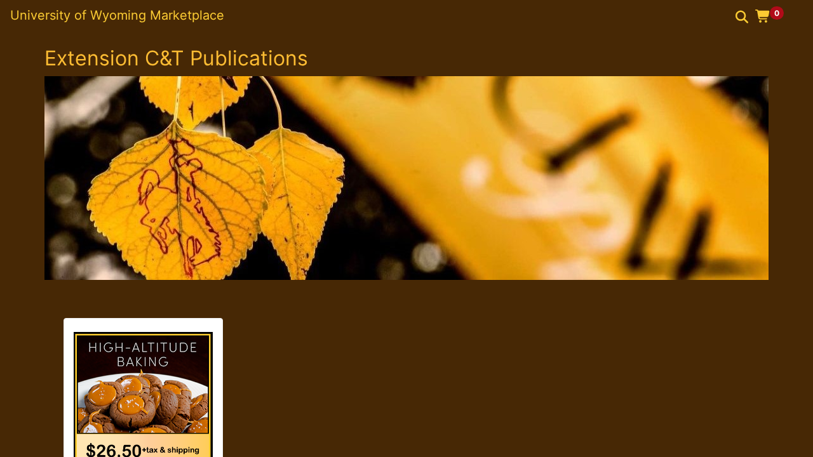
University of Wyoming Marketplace (117, 15)
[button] (774, 16)
